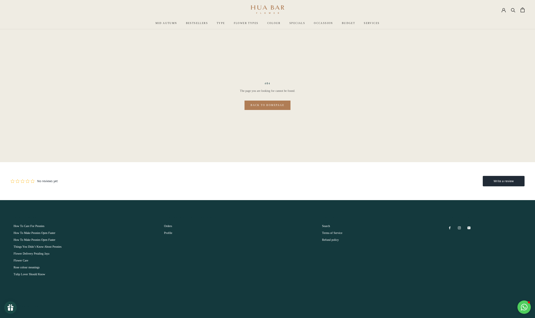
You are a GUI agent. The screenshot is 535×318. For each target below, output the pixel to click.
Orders (168, 226)
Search (326, 226)
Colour (274, 23)
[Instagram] (459, 227)
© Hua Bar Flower (29, 306)
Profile (168, 233)
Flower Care (21, 260)
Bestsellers (197, 23)
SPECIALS (297, 23)
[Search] (513, 10)
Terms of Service (332, 233)
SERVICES (372, 23)
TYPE (221, 23)
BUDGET (348, 23)
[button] (524, 307)
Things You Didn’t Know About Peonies (37, 246)
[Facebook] (449, 227)
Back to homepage (267, 105)
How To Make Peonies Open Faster (34, 233)
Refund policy (330, 239)
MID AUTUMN (166, 23)
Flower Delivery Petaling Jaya (31, 253)
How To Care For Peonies (29, 226)
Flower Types (246, 23)
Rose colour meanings (26, 267)
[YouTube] (468, 227)
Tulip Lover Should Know (29, 274)
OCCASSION (323, 23)
